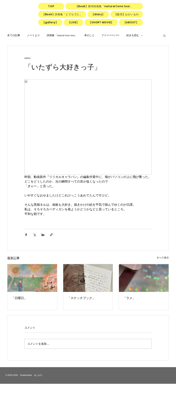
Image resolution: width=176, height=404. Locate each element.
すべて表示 (163, 257)
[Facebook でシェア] (26, 234)
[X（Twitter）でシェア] (34, 234)
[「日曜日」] (32, 278)
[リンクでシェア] (51, 234)
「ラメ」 (129, 298)
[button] (164, 35)
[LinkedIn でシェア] (43, 234)
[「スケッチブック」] (88, 278)
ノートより (33, 35)
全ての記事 (13, 35)
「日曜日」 (19, 298)
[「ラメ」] (144, 278)
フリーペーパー (110, 35)
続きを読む (132, 35)
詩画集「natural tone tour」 (62, 35)
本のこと (89, 35)
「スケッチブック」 (81, 298)
